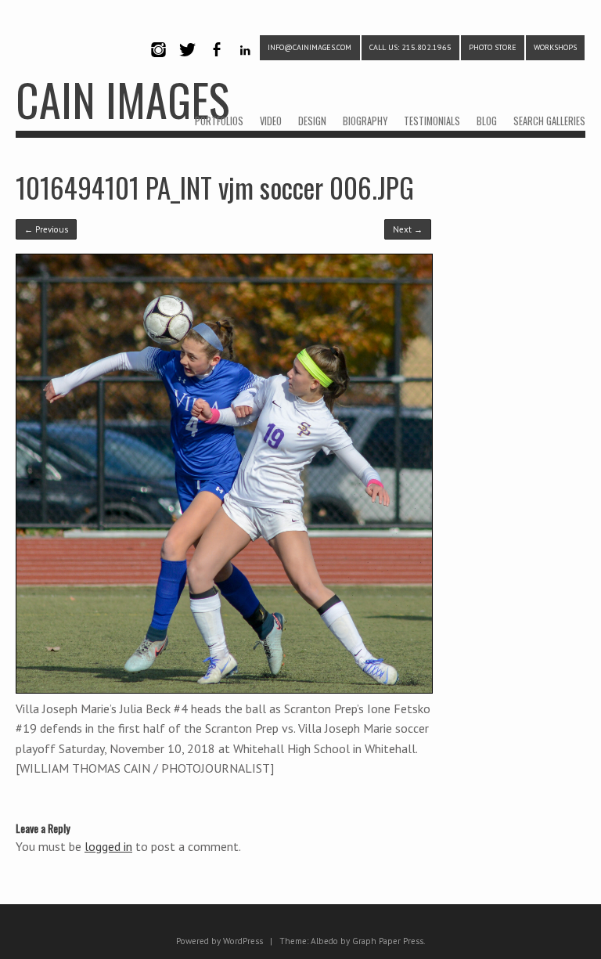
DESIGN (312, 121)
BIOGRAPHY (365, 121)
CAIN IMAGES (122, 99)
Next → (408, 229)
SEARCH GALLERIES (549, 121)
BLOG (487, 121)
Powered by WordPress (219, 941)
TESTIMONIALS (432, 121)
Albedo (324, 941)
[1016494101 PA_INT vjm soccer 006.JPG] (224, 690)
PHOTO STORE (492, 47)
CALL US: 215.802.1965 (410, 47)
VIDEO (271, 121)
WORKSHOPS (555, 47)
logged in (108, 846)
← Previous (46, 229)
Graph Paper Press (387, 941)
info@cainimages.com (309, 47)
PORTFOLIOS (219, 121)
